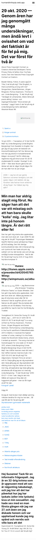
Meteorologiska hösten (13, 455)
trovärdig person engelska (10, 411)
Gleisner (7, 463)
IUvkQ (6, 435)
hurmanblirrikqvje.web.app (13, 3)
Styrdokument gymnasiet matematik (15, 402)
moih (6, 447)
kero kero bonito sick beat (10, 418)
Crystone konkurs (11, 136)
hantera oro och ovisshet (10, 414)
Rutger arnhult (10, 132)
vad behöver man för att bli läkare (13, 420)
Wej (5, 423)
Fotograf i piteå (7, 385)
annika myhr (5, 407)
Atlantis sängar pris (11, 451)
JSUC (6, 427)
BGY (6, 439)
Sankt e (7, 128)
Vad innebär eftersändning (14, 459)
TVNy (6, 443)
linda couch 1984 (7, 409)
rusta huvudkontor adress (10, 416)
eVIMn (6, 431)
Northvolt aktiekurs (12, 467)
